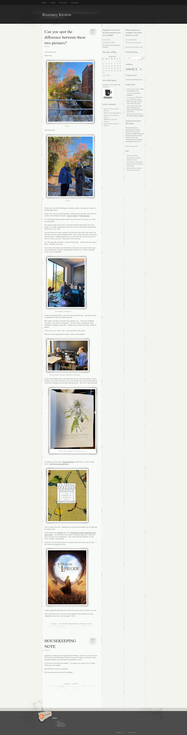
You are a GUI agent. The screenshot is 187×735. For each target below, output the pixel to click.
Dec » (108, 75)
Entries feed (60, 723)
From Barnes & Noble (109, 42)
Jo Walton (60, 533)
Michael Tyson (132, 732)
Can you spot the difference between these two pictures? (64, 37)
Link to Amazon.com (131, 146)
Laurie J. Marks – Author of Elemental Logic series (134, 169)
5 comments (53, 623)
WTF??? (76, 683)
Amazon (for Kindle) (131, 39)
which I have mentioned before (59, 464)
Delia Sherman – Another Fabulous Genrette (134, 159)
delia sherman (64, 623)
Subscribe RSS (45, 716)
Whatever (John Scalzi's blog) (135, 114)
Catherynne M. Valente (133, 89)
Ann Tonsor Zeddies (132, 155)
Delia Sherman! (85, 216)
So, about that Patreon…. (115, 113)
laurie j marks (88, 623)
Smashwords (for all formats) (133, 42)
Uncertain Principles (132, 106)
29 (117, 71)
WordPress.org (61, 726)
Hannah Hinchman (68, 462)
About (53, 2)
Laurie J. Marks (72, 216)
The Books (74, 2)
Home (44, 2)
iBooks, (128, 47)
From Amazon (107, 39)
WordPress (119, 732)
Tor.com (129, 100)
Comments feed (61, 724)
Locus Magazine (131, 97)
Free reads (63, 2)
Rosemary (106, 108)
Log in (58, 721)
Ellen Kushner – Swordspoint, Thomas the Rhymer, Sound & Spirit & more (135, 164)
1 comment (66, 683)
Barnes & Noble (134, 47)
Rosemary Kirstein (56, 14)
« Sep (104, 75)
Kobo (141, 47)
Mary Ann (106, 123)
